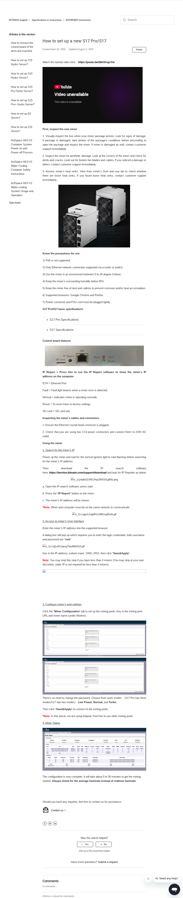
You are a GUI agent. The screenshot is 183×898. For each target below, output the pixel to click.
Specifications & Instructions (47, 20)
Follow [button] (139, 49)
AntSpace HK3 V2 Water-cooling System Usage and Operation (22, 189)
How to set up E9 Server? (21, 115)
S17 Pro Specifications (64, 319)
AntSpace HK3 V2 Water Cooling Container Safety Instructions (21, 167)
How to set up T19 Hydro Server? (21, 62)
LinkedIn (55, 823)
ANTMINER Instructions (78, 20)
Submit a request (108, 861)
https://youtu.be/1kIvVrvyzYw (96, 62)
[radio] (85, 844)
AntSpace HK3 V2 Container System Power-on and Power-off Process (22, 146)
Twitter (50, 823)
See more (15, 202)
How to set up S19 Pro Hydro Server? (22, 88)
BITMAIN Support (18, 20)
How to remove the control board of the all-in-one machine (22, 46)
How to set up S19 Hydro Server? (21, 75)
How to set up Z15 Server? (21, 129)
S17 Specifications (61, 329)
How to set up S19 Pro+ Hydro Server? (22, 102)
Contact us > (58, 810)
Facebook (45, 823)
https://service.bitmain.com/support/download (78, 472)
